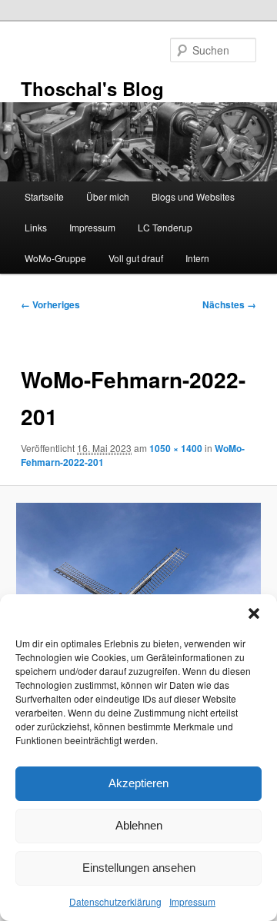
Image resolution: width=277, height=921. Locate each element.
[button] (254, 613)
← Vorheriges (50, 304)
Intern (197, 257)
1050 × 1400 (175, 448)
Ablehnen (138, 825)
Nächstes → (229, 304)
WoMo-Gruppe (55, 257)
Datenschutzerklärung (115, 901)
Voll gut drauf (135, 257)
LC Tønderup (165, 227)
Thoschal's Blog (92, 88)
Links (36, 227)
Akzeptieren (138, 783)
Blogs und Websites (193, 196)
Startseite (44, 196)
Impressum (192, 901)
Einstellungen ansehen (138, 867)
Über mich (107, 196)
